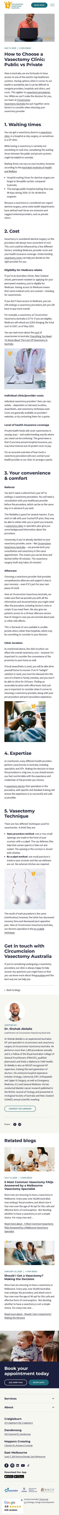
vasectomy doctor (15, 786)
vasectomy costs (13, 258)
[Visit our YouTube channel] (23, 1465)
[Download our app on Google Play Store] (19, 1476)
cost (37, 332)
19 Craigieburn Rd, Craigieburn (18, 1422)
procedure (40, 975)
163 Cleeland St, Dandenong (17, 1434)
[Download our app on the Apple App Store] (9, 1476)
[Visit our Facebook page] (6, 1465)
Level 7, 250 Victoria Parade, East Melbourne (24, 1456)
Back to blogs (13, 990)
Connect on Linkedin (20, 1109)
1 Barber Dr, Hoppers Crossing (18, 1445)
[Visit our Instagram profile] (12, 1465)
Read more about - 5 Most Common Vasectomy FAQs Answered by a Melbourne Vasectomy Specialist (28, 1227)
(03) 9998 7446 (16, 1382)
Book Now (39, 5)
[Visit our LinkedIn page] (17, 1465)
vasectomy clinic (14, 526)
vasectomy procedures (38, 92)
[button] (12, 1506)
